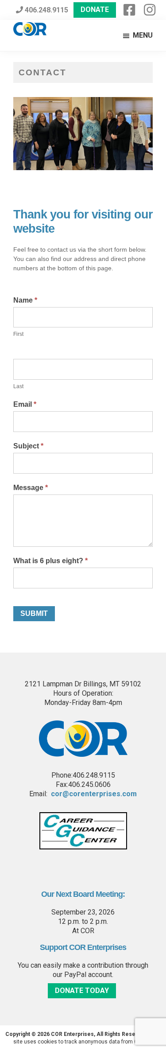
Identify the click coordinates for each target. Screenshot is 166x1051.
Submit (34, 613)
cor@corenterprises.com (94, 794)
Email (24, 404)
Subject (28, 446)
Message (30, 487)
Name (25, 300)
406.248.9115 (45, 10)
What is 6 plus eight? (50, 560)
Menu (143, 35)
